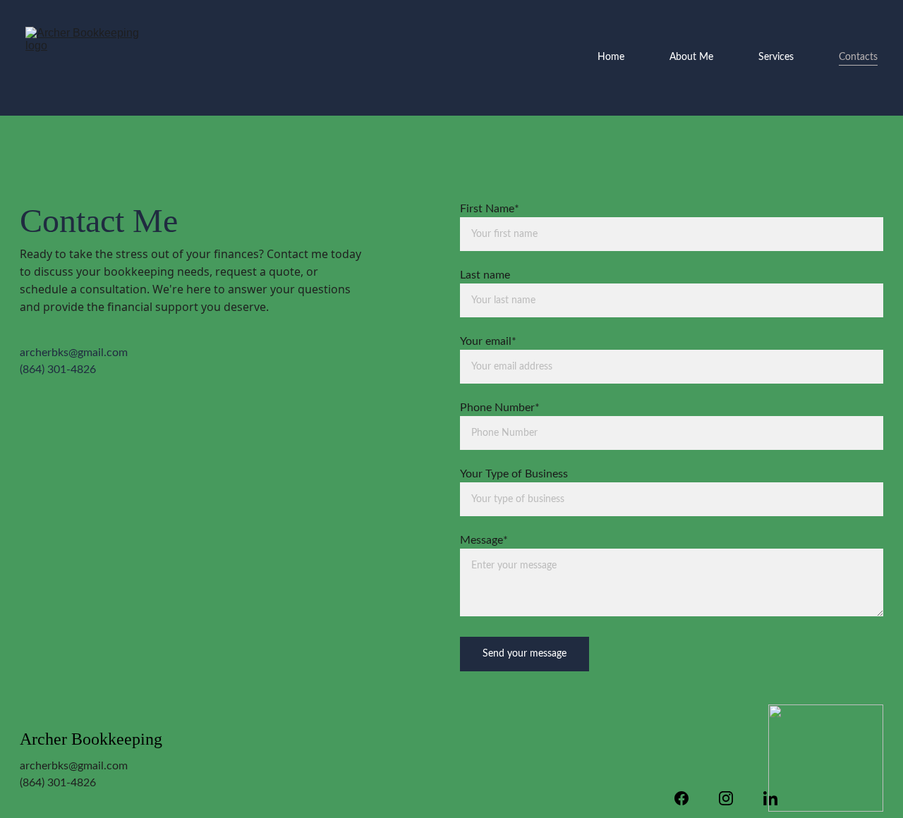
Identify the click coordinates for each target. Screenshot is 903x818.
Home (611, 57)
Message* (484, 540)
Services (776, 57)
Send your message (524, 654)
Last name (485, 275)
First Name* (489, 208)
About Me (691, 57)
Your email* (488, 341)
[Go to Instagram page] (733, 798)
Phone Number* (500, 407)
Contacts (858, 57)
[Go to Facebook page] (688, 798)
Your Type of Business (514, 474)
